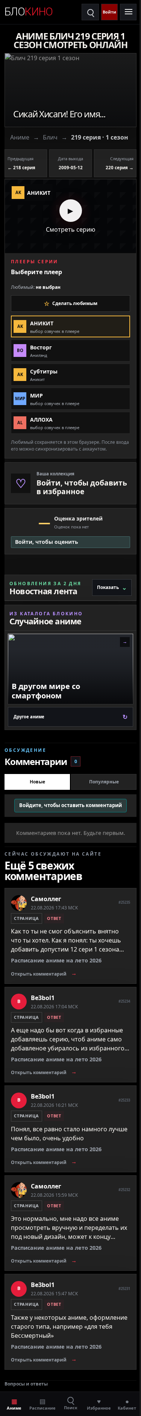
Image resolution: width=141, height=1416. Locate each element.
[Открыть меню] (128, 12)
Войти (109, 12)
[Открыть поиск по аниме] (90, 12)
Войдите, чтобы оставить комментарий (70, 805)
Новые (37, 782)
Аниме (19, 137)
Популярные (104, 782)
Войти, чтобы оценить (46, 541)
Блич (50, 137)
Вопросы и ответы (26, 1384)
